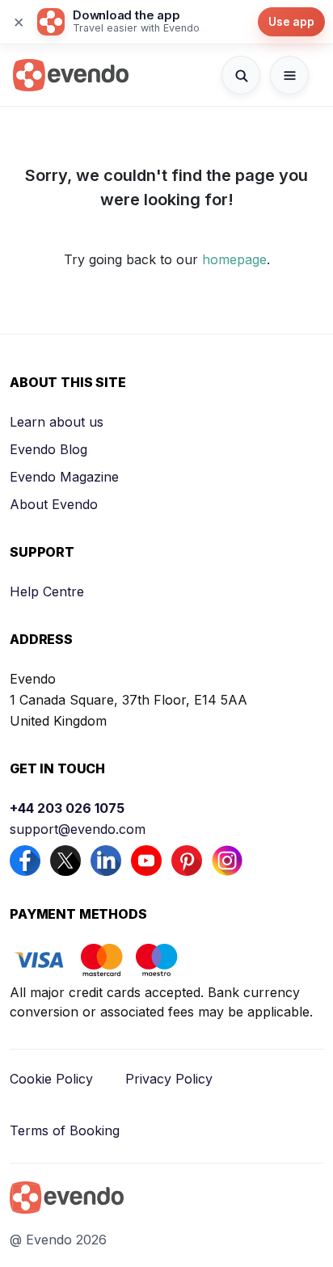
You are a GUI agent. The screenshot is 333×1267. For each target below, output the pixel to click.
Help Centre (47, 591)
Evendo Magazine (64, 477)
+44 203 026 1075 (67, 808)
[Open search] (240, 75)
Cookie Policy (51, 1079)
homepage (234, 259)
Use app (291, 21)
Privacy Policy (169, 1079)
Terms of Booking (65, 1130)
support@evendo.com (77, 829)
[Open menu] (289, 75)
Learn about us (56, 422)
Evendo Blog (48, 449)
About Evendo (54, 504)
